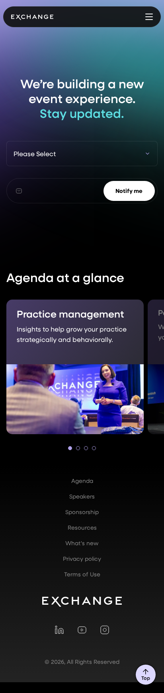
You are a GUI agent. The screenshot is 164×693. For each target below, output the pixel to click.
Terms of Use (82, 574)
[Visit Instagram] (105, 629)
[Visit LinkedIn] (59, 629)
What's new (82, 543)
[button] (149, 17)
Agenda (82, 481)
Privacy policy (82, 558)
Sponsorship (82, 512)
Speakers (82, 496)
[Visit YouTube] (82, 629)
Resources (82, 527)
